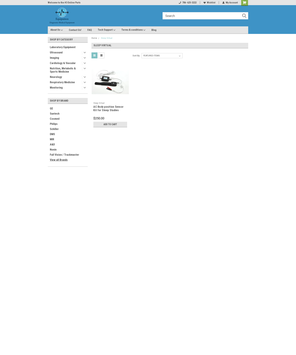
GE (51, 108)
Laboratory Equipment (63, 47)
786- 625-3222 (189, 2)
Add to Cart (110, 124)
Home (94, 38)
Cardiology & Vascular (63, 63)
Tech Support (105, 29)
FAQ (89, 30)
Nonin (53, 149)
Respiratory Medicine (62, 82)
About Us (55, 29)
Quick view (110, 97)
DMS (52, 134)
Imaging (54, 57)
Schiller (54, 129)
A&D (52, 144)
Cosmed (54, 118)
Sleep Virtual (106, 38)
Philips (54, 124)
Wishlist (211, 2)
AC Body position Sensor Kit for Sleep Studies (108, 108)
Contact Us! (75, 30)
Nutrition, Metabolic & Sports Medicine (63, 70)
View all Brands (59, 159)
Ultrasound (56, 52)
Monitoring (56, 87)
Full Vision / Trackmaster (64, 154)
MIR (52, 139)
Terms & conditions (132, 29)
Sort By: (136, 55)
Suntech (54, 113)
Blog (153, 30)
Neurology (56, 77)
